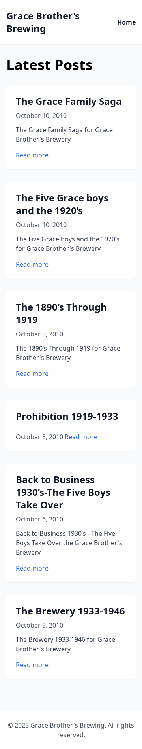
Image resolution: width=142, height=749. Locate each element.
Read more (32, 154)
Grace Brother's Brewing (43, 22)
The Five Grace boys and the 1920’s (62, 204)
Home (126, 22)
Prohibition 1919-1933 (67, 416)
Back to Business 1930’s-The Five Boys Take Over (63, 492)
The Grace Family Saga (69, 101)
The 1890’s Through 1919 (61, 313)
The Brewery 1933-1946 (70, 610)
